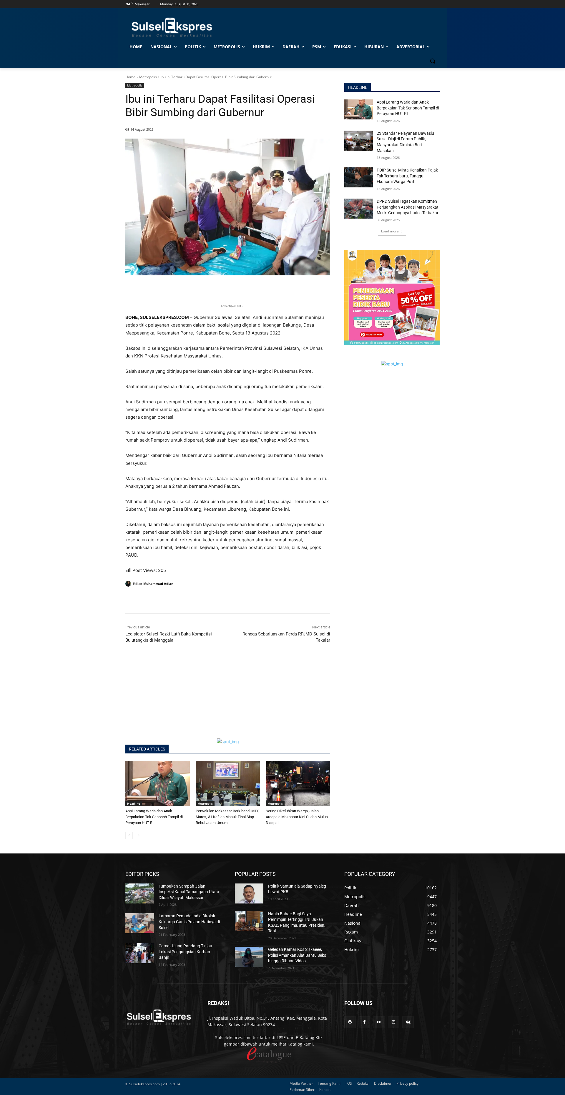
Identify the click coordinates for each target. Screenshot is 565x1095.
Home (130, 76)
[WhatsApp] (158, 599)
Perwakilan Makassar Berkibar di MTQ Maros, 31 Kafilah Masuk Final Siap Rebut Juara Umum (228, 817)
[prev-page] (129, 835)
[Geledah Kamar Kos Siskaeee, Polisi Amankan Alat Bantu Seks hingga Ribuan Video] (249, 957)
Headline (133, 803)
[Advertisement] (227, 697)
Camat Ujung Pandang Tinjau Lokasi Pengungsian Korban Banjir (185, 951)
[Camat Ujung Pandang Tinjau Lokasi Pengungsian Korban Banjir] (139, 953)
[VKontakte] (408, 1022)
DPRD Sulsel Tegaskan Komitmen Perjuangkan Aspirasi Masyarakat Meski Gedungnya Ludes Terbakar (407, 207)
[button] (433, 61)
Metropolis (148, 76)
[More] (186, 599)
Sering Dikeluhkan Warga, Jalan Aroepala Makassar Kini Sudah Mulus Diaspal (297, 817)
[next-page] (138, 835)
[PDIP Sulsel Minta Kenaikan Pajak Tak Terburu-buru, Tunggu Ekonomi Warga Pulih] (358, 177)
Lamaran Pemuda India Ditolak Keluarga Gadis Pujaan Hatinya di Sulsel (189, 921)
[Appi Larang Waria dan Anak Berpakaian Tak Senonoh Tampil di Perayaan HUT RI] (157, 783)
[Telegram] (172, 599)
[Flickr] (379, 1022)
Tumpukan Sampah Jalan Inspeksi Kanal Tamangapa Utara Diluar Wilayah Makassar (189, 892)
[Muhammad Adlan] (129, 584)
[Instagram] (393, 1022)
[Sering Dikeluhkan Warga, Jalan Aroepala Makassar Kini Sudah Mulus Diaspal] (298, 783)
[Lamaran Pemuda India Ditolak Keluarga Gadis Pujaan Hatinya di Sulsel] (139, 923)
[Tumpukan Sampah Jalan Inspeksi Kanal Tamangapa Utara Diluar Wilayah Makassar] (139, 893)
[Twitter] (145, 599)
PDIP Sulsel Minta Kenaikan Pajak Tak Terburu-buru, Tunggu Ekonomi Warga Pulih (407, 176)
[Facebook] (131, 599)
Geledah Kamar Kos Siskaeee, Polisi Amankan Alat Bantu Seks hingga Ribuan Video (297, 955)
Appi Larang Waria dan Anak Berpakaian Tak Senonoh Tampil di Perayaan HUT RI (154, 817)
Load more (390, 231)
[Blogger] (350, 1022)
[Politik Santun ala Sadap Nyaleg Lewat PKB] (249, 893)
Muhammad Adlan (158, 583)
